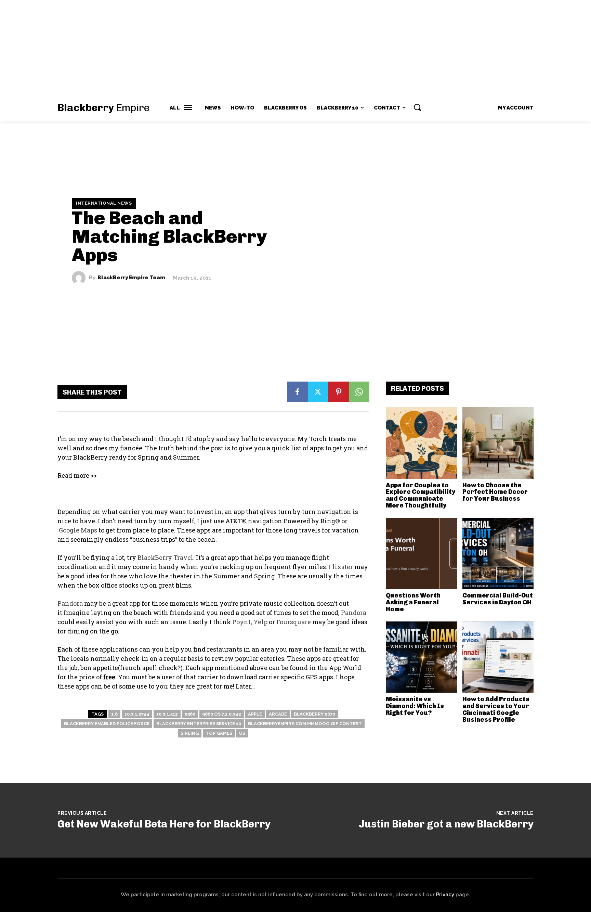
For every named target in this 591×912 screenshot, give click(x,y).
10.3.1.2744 (136, 714)
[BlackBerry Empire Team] (80, 278)
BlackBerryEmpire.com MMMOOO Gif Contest (305, 723)
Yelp (260, 622)
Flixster (341, 567)
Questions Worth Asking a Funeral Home (413, 602)
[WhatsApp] (359, 392)
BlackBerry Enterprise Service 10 (198, 723)
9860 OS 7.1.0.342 (221, 714)
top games (219, 733)
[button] (417, 107)
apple (255, 714)
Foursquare (293, 622)
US (242, 733)
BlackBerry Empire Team (131, 277)
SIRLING (190, 733)
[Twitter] (318, 392)
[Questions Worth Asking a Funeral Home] (421, 553)
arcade (278, 714)
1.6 (114, 714)
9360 (190, 714)
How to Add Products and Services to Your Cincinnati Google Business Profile (495, 709)
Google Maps (78, 530)
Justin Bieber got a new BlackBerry (446, 824)
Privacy (445, 894)
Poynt (241, 622)
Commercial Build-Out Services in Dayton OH (497, 599)
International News (104, 203)
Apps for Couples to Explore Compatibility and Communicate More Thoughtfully (420, 495)
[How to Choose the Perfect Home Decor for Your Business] (498, 443)
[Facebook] (297, 392)
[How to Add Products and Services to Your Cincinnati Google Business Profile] (498, 657)
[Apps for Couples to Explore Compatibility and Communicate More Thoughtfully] (421, 443)
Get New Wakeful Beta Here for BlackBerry (164, 824)
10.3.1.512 (167, 714)
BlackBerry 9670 (314, 714)
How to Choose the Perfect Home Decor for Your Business (495, 492)
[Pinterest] (338, 392)
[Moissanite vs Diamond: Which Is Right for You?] (421, 657)
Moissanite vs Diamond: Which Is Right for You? (415, 706)
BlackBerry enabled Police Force (106, 723)
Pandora (70, 603)
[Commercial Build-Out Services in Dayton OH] (498, 553)
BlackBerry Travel (165, 557)
